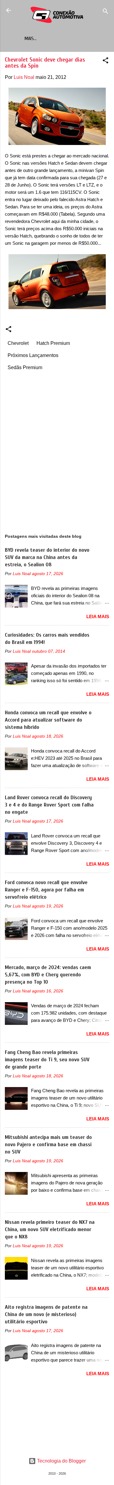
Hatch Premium (53, 343)
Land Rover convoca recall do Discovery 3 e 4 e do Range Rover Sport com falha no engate (49, 804)
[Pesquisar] (105, 12)
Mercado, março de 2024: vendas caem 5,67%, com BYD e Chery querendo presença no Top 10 (48, 974)
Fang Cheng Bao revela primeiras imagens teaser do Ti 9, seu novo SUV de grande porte (47, 1059)
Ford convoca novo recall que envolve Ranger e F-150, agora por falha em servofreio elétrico (46, 889)
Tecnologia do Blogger (61, 1460)
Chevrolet (18, 343)
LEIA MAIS (97, 616)
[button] (105, 61)
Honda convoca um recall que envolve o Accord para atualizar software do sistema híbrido (48, 719)
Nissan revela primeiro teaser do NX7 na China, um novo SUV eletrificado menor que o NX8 (50, 1229)
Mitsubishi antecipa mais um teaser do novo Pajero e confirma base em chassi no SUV (48, 1144)
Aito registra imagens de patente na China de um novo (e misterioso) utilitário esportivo (46, 1314)
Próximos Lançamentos (33, 355)
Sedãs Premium (25, 367)
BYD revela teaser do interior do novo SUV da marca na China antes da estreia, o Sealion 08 (47, 557)
